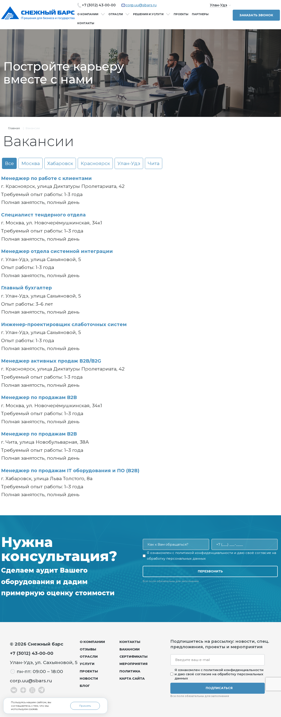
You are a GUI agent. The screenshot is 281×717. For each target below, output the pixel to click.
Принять (85, 705)
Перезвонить (210, 571)
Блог (85, 686)
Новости (89, 678)
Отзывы (88, 649)
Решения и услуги (148, 14)
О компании (87, 14)
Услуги (87, 664)
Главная (14, 128)
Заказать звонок (256, 15)
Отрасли (115, 14)
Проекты (181, 14)
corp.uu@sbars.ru (141, 5)
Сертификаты (133, 656)
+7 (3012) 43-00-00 (99, 5)
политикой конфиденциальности (204, 553)
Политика (129, 671)
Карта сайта (132, 678)
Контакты (85, 23)
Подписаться (219, 688)
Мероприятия (133, 664)
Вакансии (129, 649)
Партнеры (200, 14)
